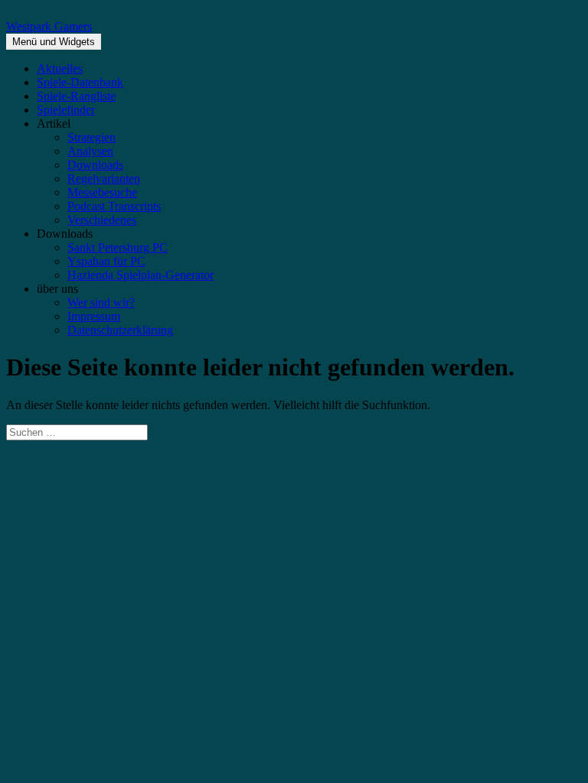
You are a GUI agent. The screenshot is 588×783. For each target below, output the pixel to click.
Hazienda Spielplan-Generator (140, 274)
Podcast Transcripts (114, 206)
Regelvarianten (103, 178)
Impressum (93, 316)
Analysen (90, 151)
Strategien (91, 137)
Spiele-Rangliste (76, 95)
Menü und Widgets (53, 41)
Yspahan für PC (106, 261)
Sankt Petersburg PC (117, 247)
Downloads (95, 164)
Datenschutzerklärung (120, 329)
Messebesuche (102, 192)
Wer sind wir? (101, 302)
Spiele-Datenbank (80, 82)
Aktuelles (60, 68)
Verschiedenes (101, 219)
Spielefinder (66, 109)
